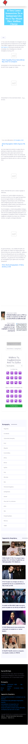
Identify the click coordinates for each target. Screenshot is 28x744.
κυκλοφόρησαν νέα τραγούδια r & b (10, 704)
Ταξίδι (15, 684)
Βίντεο (2, 688)
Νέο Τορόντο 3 (4, 47)
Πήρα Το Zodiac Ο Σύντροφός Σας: (13, 387)
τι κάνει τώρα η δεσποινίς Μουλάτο (9, 706)
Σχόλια (9, 688)
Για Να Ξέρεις (14, 406)
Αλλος (21, 688)
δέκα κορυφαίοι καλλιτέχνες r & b (13, 145)
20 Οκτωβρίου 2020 (18, 140)
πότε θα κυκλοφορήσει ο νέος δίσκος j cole (13, 266)
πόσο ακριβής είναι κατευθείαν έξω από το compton (13, 61)
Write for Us (11, 718)
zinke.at (3, 716)
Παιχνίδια (3, 684)
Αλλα (8, 690)
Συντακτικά (16, 688)
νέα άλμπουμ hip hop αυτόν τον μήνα (10, 709)
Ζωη (2, 690)
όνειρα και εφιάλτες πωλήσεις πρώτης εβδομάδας (13, 707)
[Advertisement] (14, 117)
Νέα (3, 37)
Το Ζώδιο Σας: (13, 369)
